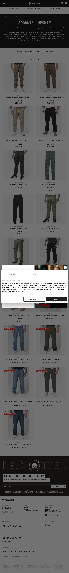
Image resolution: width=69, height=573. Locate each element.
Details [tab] (34, 275)
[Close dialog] (65, 267)
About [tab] (57, 275)
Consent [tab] (12, 275)
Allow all (56, 299)
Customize (33, 299)
